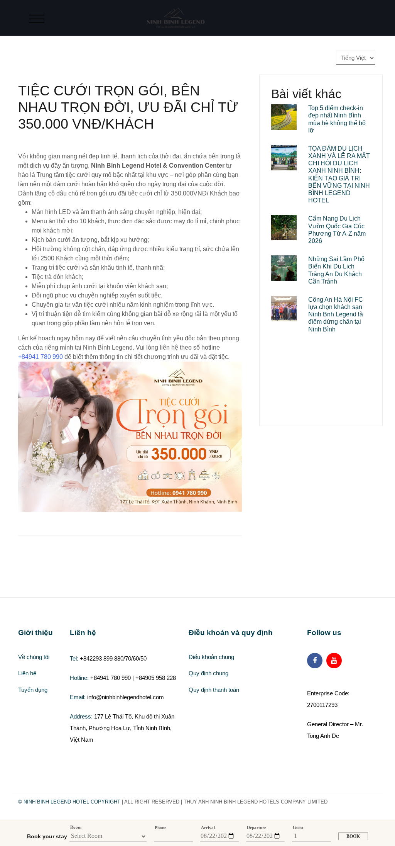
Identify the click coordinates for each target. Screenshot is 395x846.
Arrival (208, 827)
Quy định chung (208, 673)
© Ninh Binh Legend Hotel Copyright (69, 802)
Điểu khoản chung (211, 657)
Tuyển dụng (32, 689)
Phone (160, 827)
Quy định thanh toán (214, 689)
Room (75, 827)
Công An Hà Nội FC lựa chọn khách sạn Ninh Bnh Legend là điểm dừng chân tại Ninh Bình (335, 314)
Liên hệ (27, 673)
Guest (298, 827)
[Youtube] (334, 660)
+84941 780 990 (40, 356)
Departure (256, 827)
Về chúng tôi (33, 657)
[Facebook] (314, 660)
